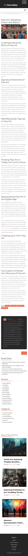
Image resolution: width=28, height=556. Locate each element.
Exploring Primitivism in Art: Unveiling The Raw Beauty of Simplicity (13, 366)
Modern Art (21, 305)
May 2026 (5, 388)
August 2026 (6, 383)
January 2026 (6, 396)
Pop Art (7, 305)
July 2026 (5, 385)
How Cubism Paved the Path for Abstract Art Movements (12, 373)
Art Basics (13, 305)
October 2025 (6, 402)
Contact (14, 549)
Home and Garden (7, 422)
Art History (4, 308)
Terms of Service (14, 542)
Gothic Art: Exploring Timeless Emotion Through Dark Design (13, 363)
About (14, 540)
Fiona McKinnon (12, 525)
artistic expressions (6, 228)
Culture (4, 420)
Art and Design (6, 416)
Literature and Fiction (8, 418)
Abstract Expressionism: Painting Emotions (12, 369)
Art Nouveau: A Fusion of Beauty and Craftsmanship (14, 370)
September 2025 (7, 403)
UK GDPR (14, 547)
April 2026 (5, 390)
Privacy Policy (14, 544)
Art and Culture (7, 412)
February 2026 (6, 394)
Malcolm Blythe (12, 464)
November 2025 (7, 400)
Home (2, 13)
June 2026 (5, 387)
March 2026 (5, 392)
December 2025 (6, 398)
